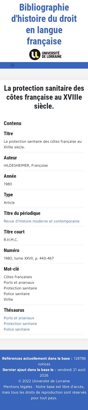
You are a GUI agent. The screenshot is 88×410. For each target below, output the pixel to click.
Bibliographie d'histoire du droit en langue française (44, 24)
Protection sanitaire (20, 323)
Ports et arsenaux (19, 318)
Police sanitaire (17, 329)
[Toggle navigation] (12, 65)
